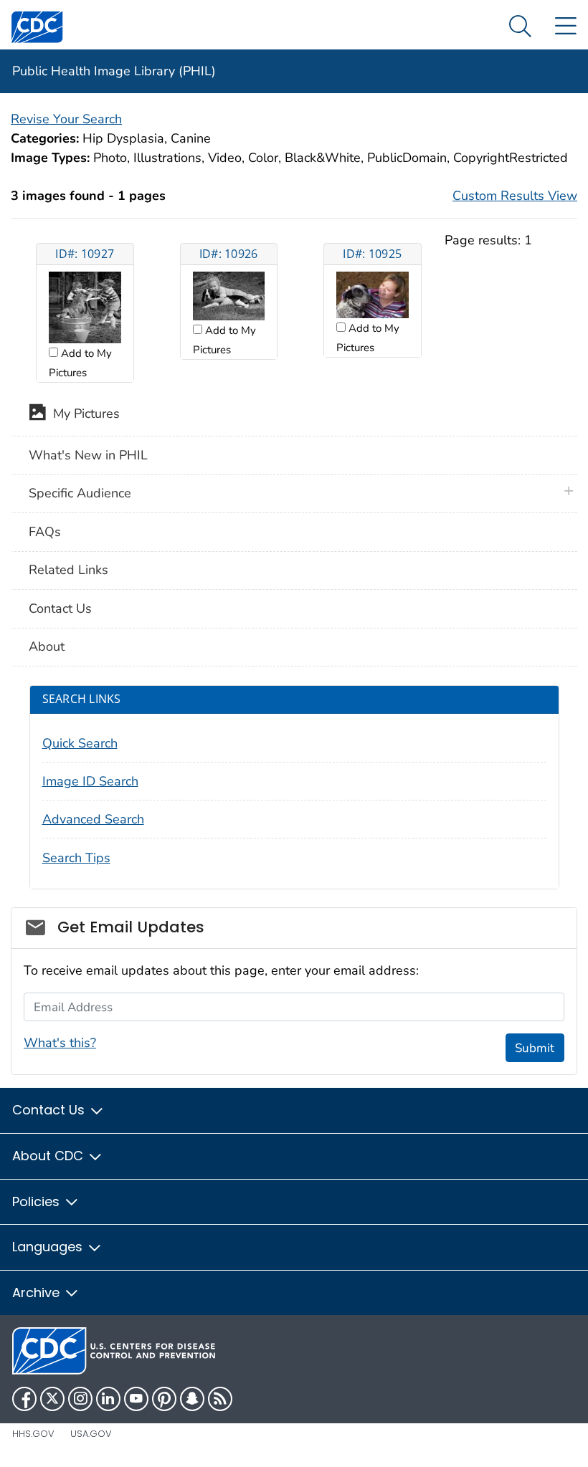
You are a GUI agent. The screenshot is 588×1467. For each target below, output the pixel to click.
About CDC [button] (49, 1156)
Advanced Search (93, 819)
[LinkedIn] (108, 1399)
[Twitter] (52, 1399)
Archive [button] (37, 1292)
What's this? (60, 1042)
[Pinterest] (164, 1399)
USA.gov (91, 1433)
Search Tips (76, 857)
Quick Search (80, 743)
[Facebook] (24, 1399)
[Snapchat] (192, 1399)
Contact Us (60, 608)
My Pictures (83, 414)
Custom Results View (514, 195)
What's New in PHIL (88, 455)
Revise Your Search (66, 119)
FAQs (45, 531)
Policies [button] (37, 1201)
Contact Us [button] (50, 1110)
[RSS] (220, 1399)
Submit (534, 1048)
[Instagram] (80, 1399)
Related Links (68, 569)
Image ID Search (90, 781)
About (47, 646)
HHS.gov (33, 1433)
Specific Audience (80, 493)
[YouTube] (136, 1399)
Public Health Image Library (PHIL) (114, 71)
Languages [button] (49, 1247)
